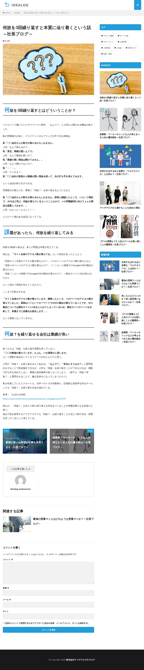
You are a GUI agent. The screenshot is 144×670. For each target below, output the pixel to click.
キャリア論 (124, 36)
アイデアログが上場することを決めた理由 (120, 207)
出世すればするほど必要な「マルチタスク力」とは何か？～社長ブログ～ (120, 172)
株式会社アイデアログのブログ (80, 659)
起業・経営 (107, 54)
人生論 (119, 48)
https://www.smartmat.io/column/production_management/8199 (34, 398)
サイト (6, 611)
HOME (7, 13)
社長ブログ (132, 48)
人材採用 (123, 42)
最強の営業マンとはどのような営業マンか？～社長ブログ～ (63, 521)
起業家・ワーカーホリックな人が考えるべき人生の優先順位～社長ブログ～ (120, 136)
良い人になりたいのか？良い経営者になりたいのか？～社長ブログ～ (131, 300)
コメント (8, 559)
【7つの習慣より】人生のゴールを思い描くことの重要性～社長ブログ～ (120, 243)
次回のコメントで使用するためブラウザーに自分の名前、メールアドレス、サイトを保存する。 (47, 623)
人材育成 (106, 48)
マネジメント (108, 42)
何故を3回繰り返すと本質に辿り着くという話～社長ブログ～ (47, 13)
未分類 (17, 13)
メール (7, 600)
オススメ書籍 (108, 36)
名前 (6, 588)
